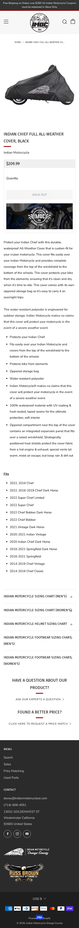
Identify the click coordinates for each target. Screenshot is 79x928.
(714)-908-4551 (15, 805)
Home (18, 42)
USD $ (37, 898)
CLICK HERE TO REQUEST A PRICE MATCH (38, 724)
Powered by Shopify (39, 918)
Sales (7, 764)
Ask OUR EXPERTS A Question (38, 699)
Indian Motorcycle (16, 152)
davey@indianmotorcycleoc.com (25, 798)
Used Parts (11, 778)
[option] (39, 85)
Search (8, 757)
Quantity (12, 178)
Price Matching (14, 771)
